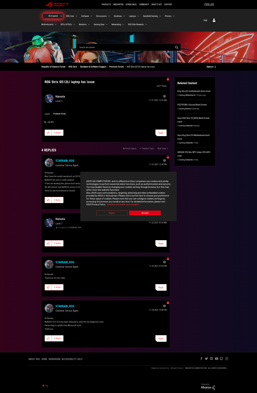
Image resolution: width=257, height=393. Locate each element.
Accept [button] (145, 213)
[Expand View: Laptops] (138, 16)
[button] (48, 133)
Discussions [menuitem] (101, 16)
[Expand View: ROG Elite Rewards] (145, 24)
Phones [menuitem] (168, 16)
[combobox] (128, 47)
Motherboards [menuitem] (47, 24)
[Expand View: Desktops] (124, 16)
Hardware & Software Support (93, 67)
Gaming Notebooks (186, 126)
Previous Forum (116, 67)
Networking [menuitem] (116, 24)
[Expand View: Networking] (123, 24)
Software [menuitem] (85, 16)
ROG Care (73, 67)
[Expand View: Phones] (173, 16)
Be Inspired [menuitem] (53, 16)
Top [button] (46, 386)
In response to (69, 228)
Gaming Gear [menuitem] (99, 24)
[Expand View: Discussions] (109, 16)
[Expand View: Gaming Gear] (106, 24)
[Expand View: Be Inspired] (61, 16)
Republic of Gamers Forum (53, 67)
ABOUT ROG (34, 359)
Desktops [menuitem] (118, 16)
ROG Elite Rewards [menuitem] (136, 24)
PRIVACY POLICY (177, 368)
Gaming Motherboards (187, 95)
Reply (161, 132)
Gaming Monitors (185, 109)
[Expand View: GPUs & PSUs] (74, 24)
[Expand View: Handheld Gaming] (160, 16)
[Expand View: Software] (91, 16)
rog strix (51, 122)
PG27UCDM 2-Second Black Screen (192, 104)
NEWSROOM (54, 359)
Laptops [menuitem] (132, 16)
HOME (44, 359)
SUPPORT (168, 4)
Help (205, 20)
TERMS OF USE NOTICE (160, 368)
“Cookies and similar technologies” (122, 204)
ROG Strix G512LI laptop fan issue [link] (141, 67)
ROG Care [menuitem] (70, 16)
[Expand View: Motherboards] (55, 24)
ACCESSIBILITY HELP (72, 359)
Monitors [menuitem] (83, 24)
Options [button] (210, 67)
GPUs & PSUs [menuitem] (66, 24)
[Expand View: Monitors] (88, 24)
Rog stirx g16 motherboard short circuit (193, 91)
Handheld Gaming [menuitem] (150, 16)
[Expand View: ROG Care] (76, 16)
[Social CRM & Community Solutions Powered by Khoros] (208, 386)
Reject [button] (112, 213)
